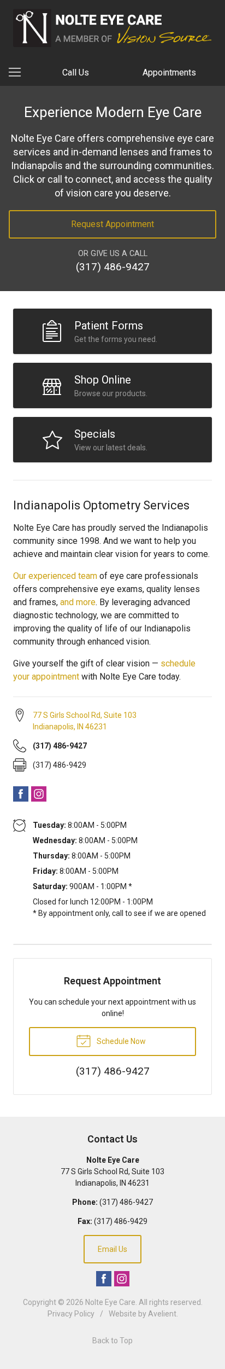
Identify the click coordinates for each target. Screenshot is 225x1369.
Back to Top (112, 1340)
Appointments (169, 72)
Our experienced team (55, 576)
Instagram (38, 794)
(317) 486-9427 (113, 266)
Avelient (162, 1313)
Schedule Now (120, 1041)
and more (78, 602)
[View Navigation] (18, 73)
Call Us (75, 72)
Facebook (20, 794)
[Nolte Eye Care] (112, 28)
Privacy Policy (71, 1313)
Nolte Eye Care (110, 1302)
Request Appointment (112, 224)
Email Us (112, 1249)
